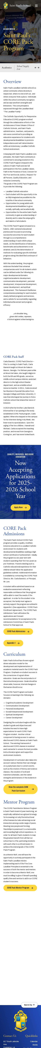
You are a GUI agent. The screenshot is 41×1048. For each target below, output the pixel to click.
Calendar (34, 1041)
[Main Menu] (36, 6)
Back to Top (28, 1005)
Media (35, 1045)
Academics (7, 68)
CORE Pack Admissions (16, 631)
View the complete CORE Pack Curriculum (18, 789)
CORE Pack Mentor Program (18, 888)
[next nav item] (38, 68)
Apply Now (18, 507)
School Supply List (23, 67)
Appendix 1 (11, 643)
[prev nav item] (35, 68)
